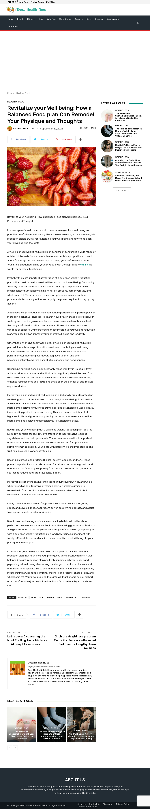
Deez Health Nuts (27, 128)
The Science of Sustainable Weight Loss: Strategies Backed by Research (22, 735)
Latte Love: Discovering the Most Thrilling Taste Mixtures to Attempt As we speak (27, 640)
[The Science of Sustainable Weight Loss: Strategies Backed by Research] (21, 724)
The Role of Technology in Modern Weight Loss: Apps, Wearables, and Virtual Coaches (51, 735)
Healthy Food (23, 93)
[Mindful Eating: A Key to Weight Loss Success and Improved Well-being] (81, 724)
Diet (42, 597)
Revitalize (71, 597)
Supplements (122, 173)
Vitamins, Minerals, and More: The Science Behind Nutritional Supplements (128, 178)
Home (10, 93)
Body (33, 597)
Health (50, 597)
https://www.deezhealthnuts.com (44, 667)
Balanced (22, 597)
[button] (138, 22)
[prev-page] (9, 748)
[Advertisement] (75, 59)
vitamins (85, 264)
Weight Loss (21, 728)
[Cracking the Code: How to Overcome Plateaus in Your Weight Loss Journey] (107, 161)
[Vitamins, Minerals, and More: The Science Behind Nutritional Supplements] (107, 176)
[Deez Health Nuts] (10, 128)
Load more (120, 190)
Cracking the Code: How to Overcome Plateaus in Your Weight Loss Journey (128, 162)
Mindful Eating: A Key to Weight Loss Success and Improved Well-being (81, 736)
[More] (80, 139)
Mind (59, 597)
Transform (84, 597)
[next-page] (15, 748)
